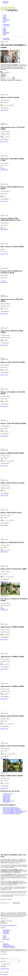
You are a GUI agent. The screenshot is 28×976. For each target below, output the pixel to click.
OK (13, 77)
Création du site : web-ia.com (9, 947)
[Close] (1, 956)
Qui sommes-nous (7, 929)
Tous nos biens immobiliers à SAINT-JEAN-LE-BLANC (15, 811)
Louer (4, 16)
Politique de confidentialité (8, 946)
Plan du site (5, 943)
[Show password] (19, 961)
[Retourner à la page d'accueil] (9, 12)
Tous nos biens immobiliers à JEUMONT (11, 813)
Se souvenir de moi (6, 964)
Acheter (4, 15)
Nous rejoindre (6, 24)
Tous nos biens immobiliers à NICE (10, 807)
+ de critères (3, 74)
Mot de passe (3, 961)
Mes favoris (5, 2)
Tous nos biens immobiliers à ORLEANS (11, 810)
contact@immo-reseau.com (6, 925)
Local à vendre (6, 797)
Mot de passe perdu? (5, 968)
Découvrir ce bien (4, 110)
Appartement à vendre (7, 793)
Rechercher (3, 76)
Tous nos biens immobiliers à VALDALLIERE (13, 812)
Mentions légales (6, 944)
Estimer (4, 17)
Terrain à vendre (6, 802)
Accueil (2, 41)
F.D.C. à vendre (6, 795)
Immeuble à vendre (7, 796)
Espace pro (14, 925)
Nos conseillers (6, 19)
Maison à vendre (6, 798)
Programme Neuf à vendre (8, 800)
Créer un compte (4, 974)
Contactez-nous (6, 25)
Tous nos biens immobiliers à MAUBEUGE (12, 808)
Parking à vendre (6, 799)
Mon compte (5, 1)
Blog (4, 22)
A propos (5, 21)
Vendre (4, 18)
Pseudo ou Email (4, 958)
